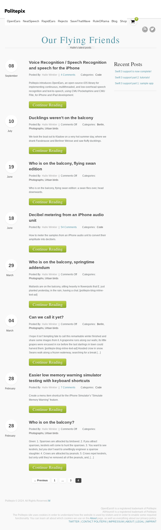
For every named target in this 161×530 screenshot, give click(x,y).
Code (98, 74)
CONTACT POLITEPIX (94, 521)
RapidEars (48, 21)
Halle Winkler (49, 74)
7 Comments (68, 387)
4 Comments (68, 74)
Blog (114, 21)
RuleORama (101, 21)
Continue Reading (48, 104)
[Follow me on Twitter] (152, 29)
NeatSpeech (31, 21)
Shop (123, 21)
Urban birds (51, 128)
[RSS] (145, 29)
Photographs (36, 128)
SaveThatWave (80, 21)
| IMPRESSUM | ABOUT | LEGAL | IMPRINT (131, 521)
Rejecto (63, 21)
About (93, 518)
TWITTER (74, 521)
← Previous (41, 480)
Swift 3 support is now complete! (133, 71)
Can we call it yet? (46, 317)
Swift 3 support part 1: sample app (134, 83)
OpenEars (13, 21)
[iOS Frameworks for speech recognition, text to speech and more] (18, 11)
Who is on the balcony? (51, 422)
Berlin (100, 124)
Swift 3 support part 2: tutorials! (132, 77)
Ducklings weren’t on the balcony (61, 117)
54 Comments (69, 227)
